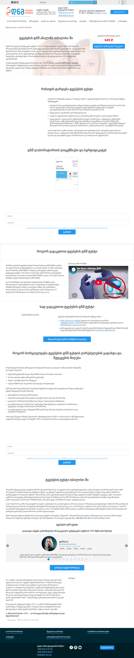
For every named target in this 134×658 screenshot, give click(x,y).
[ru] (120, 2)
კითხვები (83, 21)
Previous (7, 545)
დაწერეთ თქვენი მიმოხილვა (67, 568)
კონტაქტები (122, 21)
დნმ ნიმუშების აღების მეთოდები (73, 325)
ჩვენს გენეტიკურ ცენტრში (70, 321)
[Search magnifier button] (95, 2)
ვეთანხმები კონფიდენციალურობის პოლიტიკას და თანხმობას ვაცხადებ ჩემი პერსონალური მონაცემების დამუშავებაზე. (67, 228)
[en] (126, 2)
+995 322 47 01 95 (65, 13)
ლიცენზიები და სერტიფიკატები (98, 631)
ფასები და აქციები (48, 21)
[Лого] (20, 12)
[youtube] (17, 2)
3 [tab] (56, 559)
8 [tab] (75, 559)
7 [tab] (71, 559)
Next (126, 545)
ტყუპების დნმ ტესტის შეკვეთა (108, 46)
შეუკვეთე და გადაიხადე (67, 21)
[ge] (123, 2)
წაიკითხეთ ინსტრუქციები (105, 330)
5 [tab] (63, 559)
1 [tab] (48, 559)
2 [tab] (52, 559)
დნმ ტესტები (34, 21)
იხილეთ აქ (45, 292)
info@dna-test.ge (100, 13)
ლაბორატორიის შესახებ (16, 21)
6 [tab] (67, 559)
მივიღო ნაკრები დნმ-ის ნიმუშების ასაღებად (67, 339)
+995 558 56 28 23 (65, 16)
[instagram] (15, 2)
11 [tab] (86, 559)
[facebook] (12, 2)
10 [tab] (82, 559)
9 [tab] (78, 559)
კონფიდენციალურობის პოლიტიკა (59, 637)
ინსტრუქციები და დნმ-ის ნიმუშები (102, 21)
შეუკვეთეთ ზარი (119, 12)
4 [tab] (60, 559)
